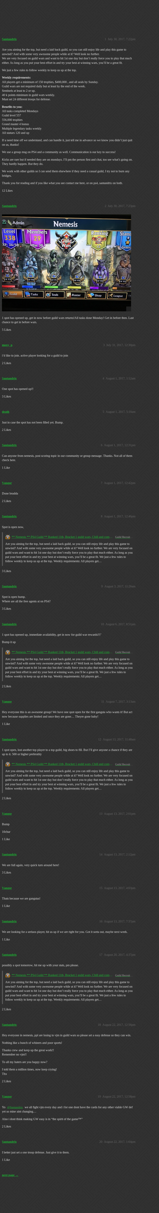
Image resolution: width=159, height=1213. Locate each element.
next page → (10, 1175)
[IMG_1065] (66, 262)
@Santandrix (15, 1107)
